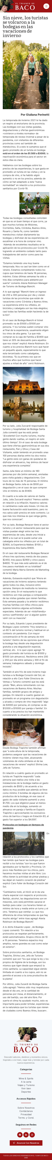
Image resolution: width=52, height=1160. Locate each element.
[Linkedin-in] (26, 1134)
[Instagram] (32, 1134)
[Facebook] (20, 1134)
